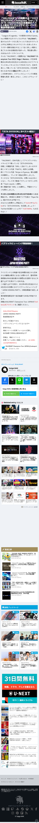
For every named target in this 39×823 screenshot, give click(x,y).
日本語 (33, 2)
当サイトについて (12, 778)
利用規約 (31, 778)
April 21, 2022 (15, 348)
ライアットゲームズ (8, 364)
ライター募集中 (20, 782)
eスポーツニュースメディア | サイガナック (19, 806)
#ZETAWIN (27, 208)
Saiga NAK (19, 2)
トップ (4, 778)
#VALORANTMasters (10, 311)
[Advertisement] (19, 106)
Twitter (37, 156)
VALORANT (19, 364)
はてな (26, 380)
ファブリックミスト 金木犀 (30, 507)
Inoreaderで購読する (29, 393)
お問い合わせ (23, 778)
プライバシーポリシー (8, 782)
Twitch (28, 203)
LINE (19, 382)
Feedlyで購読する (11, 393)
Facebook (5, 382)
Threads (34, 382)
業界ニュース (4, 31)
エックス (12, 382)
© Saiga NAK (19, 816)
